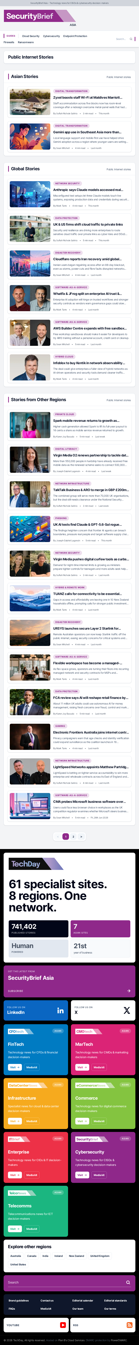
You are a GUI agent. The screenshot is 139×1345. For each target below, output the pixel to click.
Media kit (31, 1067)
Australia (15, 1255)
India (45, 1255)
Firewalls (9, 42)
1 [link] (65, 836)
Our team (77, 1308)
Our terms (110, 1308)
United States (18, 1264)
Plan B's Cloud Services (71, 1340)
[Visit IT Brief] (28, 1139)
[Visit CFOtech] (28, 1031)
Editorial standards (115, 1300)
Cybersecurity (51, 36)
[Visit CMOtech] (95, 1031)
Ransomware (26, 42)
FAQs (12, 1308)
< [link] (58, 836)
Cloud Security (30, 36)
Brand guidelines (19, 1300)
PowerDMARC (119, 1340)
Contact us (47, 1300)
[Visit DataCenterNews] (28, 1085)
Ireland (58, 1255)
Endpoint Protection (75, 36)
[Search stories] (128, 1282)
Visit (12, 1067)
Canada (31, 1255)
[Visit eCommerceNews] (95, 1085)
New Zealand (76, 1255)
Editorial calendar (82, 1300)
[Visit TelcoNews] (28, 1193)
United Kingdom (99, 1255)
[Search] (131, 39)
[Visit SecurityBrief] (95, 1139)
